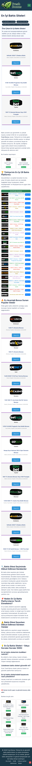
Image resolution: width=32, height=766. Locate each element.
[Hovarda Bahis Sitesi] (4, 268)
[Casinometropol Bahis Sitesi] (4, 281)
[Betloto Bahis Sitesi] (4, 259)
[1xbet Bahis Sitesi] (4, 264)
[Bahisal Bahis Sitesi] (4, 285)
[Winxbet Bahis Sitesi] (4, 207)
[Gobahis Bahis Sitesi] (4, 233)
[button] (30, 762)
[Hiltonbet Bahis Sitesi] (4, 220)
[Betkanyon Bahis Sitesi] (4, 194)
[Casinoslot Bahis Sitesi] (4, 211)
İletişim (20, 763)
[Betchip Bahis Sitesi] (4, 225)
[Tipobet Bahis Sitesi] (4, 242)
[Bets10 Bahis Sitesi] (4, 290)
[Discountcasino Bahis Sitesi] (4, 238)
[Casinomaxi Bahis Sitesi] (4, 255)
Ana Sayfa (8, 761)
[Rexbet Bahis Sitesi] (4, 216)
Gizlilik (14, 761)
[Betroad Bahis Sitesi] (4, 272)
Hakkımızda (13, 763)
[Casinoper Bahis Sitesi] (4, 251)
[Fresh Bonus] (11, 5)
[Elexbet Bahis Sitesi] (4, 203)
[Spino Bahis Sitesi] (4, 294)
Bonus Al (8, 167)
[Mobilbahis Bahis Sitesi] (4, 229)
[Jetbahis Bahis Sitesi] (4, 246)
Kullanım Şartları (22, 761)
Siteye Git (16, 63)
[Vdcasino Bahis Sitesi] (4, 198)
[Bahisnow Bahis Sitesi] (4, 277)
